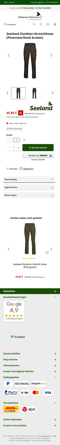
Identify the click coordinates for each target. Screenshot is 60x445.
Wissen (12, 2)
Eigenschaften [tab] (11, 187)
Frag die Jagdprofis (37, 2)
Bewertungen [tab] (11, 195)
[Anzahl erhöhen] (18, 147)
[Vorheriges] (8, 55)
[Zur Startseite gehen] (30, 16)
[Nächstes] (51, 55)
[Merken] (47, 253)
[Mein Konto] (48, 24)
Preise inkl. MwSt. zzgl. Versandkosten (22, 116)
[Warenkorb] (54, 24)
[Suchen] (34, 24)
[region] (30, 65)
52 (18, 140)
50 (10, 140)
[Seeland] (42, 105)
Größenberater (14, 128)
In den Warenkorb (38, 147)
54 (24, 139)
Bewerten (28, 168)
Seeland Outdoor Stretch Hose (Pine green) (30, 265)
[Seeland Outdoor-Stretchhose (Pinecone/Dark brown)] (30, 61)
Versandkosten (44, 436)
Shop (6, 2)
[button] (38, 157)
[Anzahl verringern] (9, 147)
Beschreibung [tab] (11, 179)
